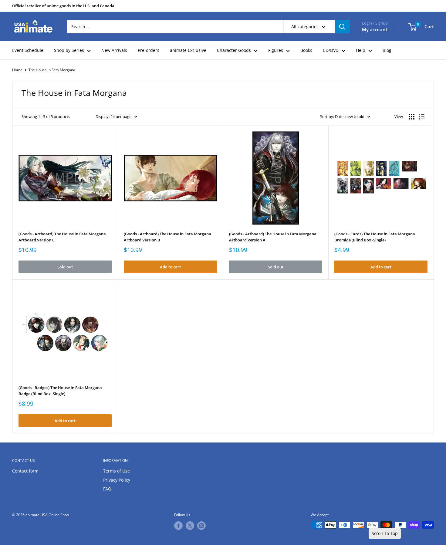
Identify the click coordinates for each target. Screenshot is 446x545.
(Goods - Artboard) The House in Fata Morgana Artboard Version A (272, 237)
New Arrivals (114, 50)
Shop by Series (69, 50)
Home (17, 69)
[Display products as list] (421, 116)
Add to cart (170, 267)
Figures (275, 50)
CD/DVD (331, 50)
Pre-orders (148, 50)
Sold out (65, 267)
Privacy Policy (116, 480)
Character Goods (234, 50)
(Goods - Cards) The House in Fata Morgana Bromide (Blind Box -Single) (374, 237)
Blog (387, 50)
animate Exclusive (188, 50)
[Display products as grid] (411, 116)
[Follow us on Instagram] (201, 525)
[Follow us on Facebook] (178, 525)
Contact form (25, 471)
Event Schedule (27, 50)
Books (306, 50)
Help (360, 50)
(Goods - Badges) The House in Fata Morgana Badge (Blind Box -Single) (60, 390)
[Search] (342, 26)
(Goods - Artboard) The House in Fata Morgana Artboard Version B (167, 237)
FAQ (107, 489)
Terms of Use (116, 471)
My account (374, 29)
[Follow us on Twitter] (190, 525)
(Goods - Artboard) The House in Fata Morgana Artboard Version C (62, 237)
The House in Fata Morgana (52, 69)
